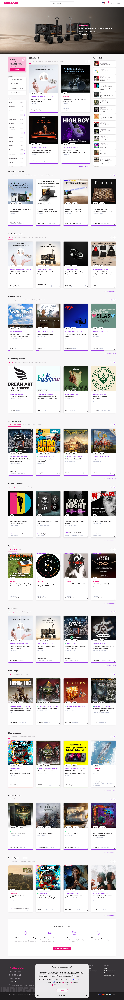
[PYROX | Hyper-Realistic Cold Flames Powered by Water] (43, 130)
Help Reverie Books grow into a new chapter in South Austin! (47, 399)
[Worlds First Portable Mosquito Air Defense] (76, 191)
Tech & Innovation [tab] (38, 61)
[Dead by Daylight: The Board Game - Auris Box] (20, 441)
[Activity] (108, 3)
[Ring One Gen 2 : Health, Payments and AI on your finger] (76, 254)
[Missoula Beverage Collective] (103, 378)
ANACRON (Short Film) (101, 584)
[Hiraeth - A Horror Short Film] (76, 565)
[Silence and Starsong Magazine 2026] (48, 565)
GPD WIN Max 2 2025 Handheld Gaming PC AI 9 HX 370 (47, 211)
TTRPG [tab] (24, 424)
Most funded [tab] (19, 612)
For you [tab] (11, 237)
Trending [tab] (11, 612)
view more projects (83, 166)
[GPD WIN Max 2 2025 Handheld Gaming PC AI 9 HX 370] (48, 191)
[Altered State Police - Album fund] (76, 316)
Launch (17, 69)
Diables (68, 708)
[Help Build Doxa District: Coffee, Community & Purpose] (20, 503)
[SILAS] (103, 316)
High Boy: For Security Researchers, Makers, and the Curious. (74, 152)
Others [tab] (39, 424)
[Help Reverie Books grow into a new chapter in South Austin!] (48, 378)
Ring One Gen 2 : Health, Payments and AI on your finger (74, 274)
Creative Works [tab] (48, 61)
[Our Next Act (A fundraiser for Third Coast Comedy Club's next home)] (20, 316)
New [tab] (19, 549)
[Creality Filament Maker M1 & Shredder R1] (20, 191)
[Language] (103, 3)
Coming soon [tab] (13, 549)
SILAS (95, 334)
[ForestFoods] (76, 378)
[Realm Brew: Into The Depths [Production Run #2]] (103, 628)
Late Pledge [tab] (34, 237)
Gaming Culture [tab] (58, 61)
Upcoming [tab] (17, 237)
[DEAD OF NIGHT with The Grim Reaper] (76, 503)
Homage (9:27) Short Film (102, 521)
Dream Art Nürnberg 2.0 (18, 397)
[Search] (52, 3)
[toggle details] (58, 112)
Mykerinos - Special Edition (75, 459)
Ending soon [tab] (42, 237)
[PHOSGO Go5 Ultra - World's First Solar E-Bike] (75, 79)
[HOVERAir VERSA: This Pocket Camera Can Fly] (43, 79)
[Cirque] (103, 441)
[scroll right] (89, 61)
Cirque (95, 459)
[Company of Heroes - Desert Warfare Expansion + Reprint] (20, 690)
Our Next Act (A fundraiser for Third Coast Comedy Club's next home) (20, 336)
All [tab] (30, 61)
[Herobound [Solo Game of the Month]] (48, 441)
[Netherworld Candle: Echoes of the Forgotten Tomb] (103, 690)
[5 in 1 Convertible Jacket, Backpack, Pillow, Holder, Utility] (103, 254)
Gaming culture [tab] (50, 175)
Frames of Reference (45, 334)
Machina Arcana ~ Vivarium (47, 708)
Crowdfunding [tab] (26, 237)
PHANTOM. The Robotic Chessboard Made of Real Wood (102, 211)
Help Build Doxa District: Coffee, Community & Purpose (19, 523)
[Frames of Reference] (48, 316)
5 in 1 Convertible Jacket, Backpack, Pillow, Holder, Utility (102, 274)
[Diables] (76, 690)
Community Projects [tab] (38, 175)
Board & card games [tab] (15, 424)
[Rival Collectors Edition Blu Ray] (48, 503)
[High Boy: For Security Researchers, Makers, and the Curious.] (75, 130)
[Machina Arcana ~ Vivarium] (48, 690)
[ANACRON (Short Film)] (103, 565)
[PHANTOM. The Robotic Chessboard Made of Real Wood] (103, 191)
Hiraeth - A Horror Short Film (75, 584)
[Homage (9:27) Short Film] (103, 503)
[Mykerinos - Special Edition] (76, 441)
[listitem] (17, 102)
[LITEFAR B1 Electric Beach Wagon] (48, 254)
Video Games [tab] (31, 424)
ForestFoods (69, 397)
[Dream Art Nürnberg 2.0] (20, 378)
